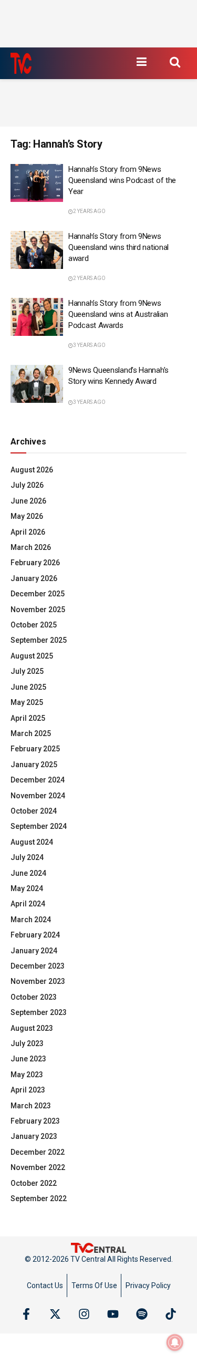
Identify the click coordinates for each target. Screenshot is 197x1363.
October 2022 (34, 1183)
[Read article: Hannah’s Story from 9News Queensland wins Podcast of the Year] (37, 183)
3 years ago (89, 345)
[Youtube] (113, 1314)
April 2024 (28, 904)
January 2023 (34, 1136)
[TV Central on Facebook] (26, 1314)
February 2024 (35, 935)
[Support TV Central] (98, 1247)
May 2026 (27, 516)
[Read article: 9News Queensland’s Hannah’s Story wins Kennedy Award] (37, 384)
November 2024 (38, 795)
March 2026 (31, 547)
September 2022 (39, 1198)
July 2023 (27, 1043)
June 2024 (28, 873)
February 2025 (35, 749)
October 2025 (34, 625)
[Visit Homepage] (21, 63)
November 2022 (38, 1167)
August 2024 (32, 842)
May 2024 (27, 888)
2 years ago (89, 211)
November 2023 (38, 981)
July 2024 (27, 857)
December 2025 (38, 593)
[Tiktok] (170, 1314)
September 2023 (39, 1012)
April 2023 (28, 1090)
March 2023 (31, 1105)
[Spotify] (141, 1314)
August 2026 (32, 470)
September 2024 (39, 826)
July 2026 (27, 485)
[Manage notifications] (175, 1342)
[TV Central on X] (55, 1314)
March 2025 (31, 733)
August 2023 (32, 1028)
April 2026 (28, 532)
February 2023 (35, 1121)
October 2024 (34, 811)
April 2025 (28, 718)
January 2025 (34, 764)
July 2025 (27, 671)
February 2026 (35, 562)
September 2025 (39, 640)
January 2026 (34, 578)
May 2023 (27, 1074)
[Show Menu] (141, 61)
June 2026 (28, 501)
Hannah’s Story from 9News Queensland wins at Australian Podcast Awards (118, 314)
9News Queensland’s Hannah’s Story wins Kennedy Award (118, 375)
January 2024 (34, 950)
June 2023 (28, 1059)
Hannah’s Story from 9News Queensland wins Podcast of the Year (122, 180)
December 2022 (38, 1152)
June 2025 (28, 687)
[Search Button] (174, 61)
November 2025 (38, 609)
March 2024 (31, 919)
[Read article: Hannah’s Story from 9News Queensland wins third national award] (37, 250)
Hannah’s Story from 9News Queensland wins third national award (118, 247)
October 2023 (34, 997)
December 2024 (38, 780)
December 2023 (38, 966)
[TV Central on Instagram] (84, 1314)
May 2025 (27, 702)
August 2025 (32, 656)
